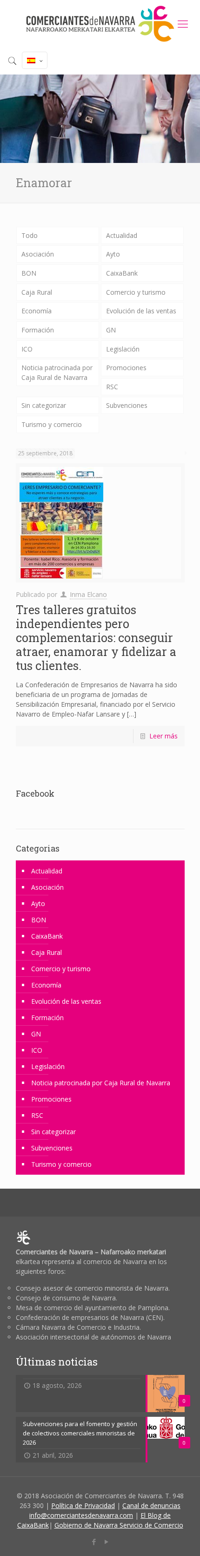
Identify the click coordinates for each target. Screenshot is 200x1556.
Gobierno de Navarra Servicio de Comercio (118, 1525)
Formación (37, 329)
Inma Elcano (88, 594)
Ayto (113, 254)
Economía (36, 310)
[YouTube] (106, 1541)
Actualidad (121, 235)
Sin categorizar (43, 405)
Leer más (163, 735)
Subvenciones (126, 405)
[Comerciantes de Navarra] (100, 23)
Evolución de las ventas (141, 310)
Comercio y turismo (136, 292)
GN (111, 329)
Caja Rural (36, 292)
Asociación (37, 254)
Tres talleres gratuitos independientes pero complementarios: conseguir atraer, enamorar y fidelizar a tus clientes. (96, 637)
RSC (112, 386)
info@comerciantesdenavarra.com (81, 1515)
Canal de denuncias (151, 1505)
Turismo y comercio (51, 424)
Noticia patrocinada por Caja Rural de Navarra (57, 372)
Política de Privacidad (83, 1505)
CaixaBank (122, 273)
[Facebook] (94, 1541)
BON (28, 273)
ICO (27, 349)
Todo (29, 235)
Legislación (123, 349)
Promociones (126, 367)
